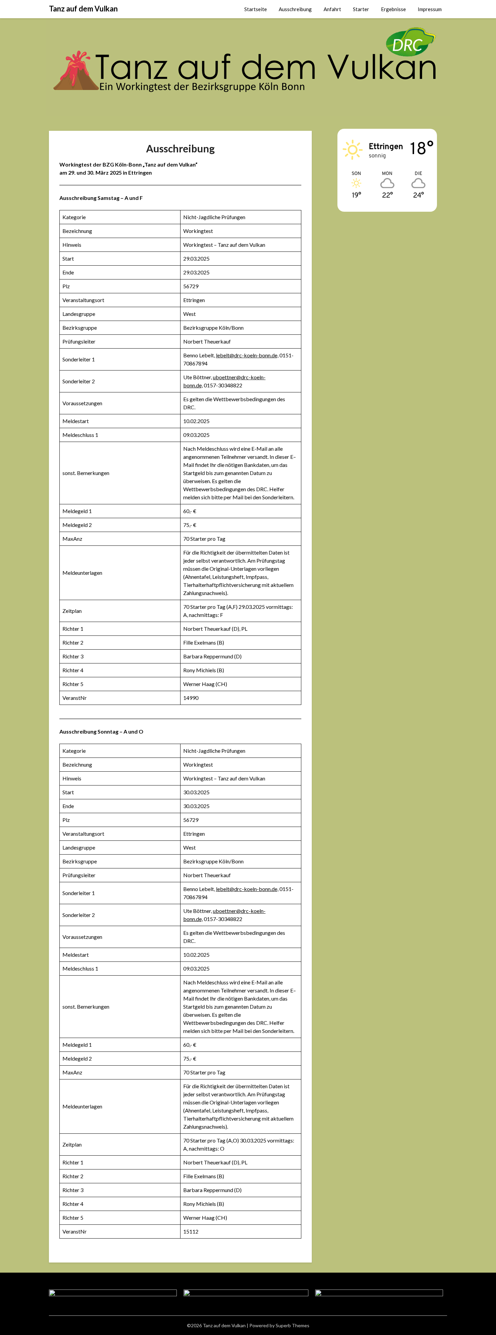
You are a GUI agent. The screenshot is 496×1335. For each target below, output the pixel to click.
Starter (361, 9)
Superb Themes (292, 1325)
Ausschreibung (295, 9)
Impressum (430, 9)
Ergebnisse (393, 9)
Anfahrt (332, 9)
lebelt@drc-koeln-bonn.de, (247, 355)
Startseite (255, 9)
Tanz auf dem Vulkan (83, 8)
